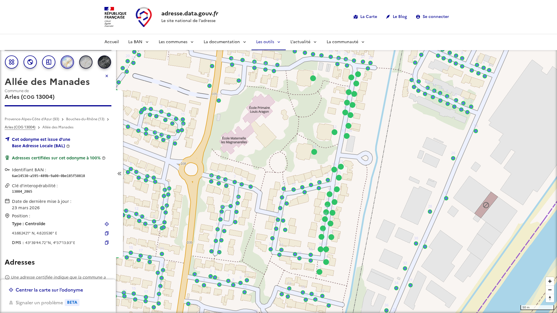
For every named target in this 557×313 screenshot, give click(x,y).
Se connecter (436, 17)
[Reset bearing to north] (550, 298)
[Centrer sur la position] (106, 224)
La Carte (368, 17)
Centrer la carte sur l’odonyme (49, 289)
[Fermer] (106, 76)
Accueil (111, 42)
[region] (278, 173)
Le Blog (400, 17)
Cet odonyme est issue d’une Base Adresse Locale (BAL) (41, 142)
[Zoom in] (550, 281)
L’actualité (300, 42)
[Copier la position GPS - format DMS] (106, 242)
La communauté (342, 42)
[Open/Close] (119, 173)
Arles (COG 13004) (20, 127)
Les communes (173, 42)
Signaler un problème (46, 302)
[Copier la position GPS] (106, 233)
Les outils (265, 42)
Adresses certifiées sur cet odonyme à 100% (56, 158)
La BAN (135, 42)
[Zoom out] (550, 289)
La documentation (222, 42)
